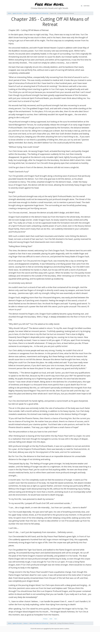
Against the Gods (17, 13)
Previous (45, 619)
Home (9, 13)
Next (55, 619)
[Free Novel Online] (49, 5)
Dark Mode (86, 5)
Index (50, 619)
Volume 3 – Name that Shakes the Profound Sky (35, 13)
